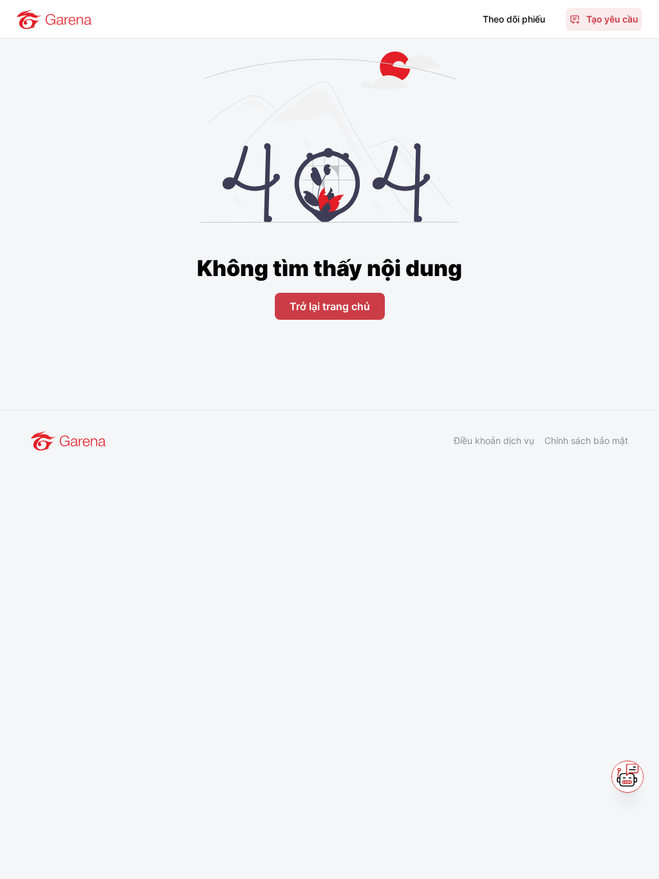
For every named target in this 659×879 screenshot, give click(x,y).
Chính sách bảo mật (586, 440)
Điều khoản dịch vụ (494, 440)
